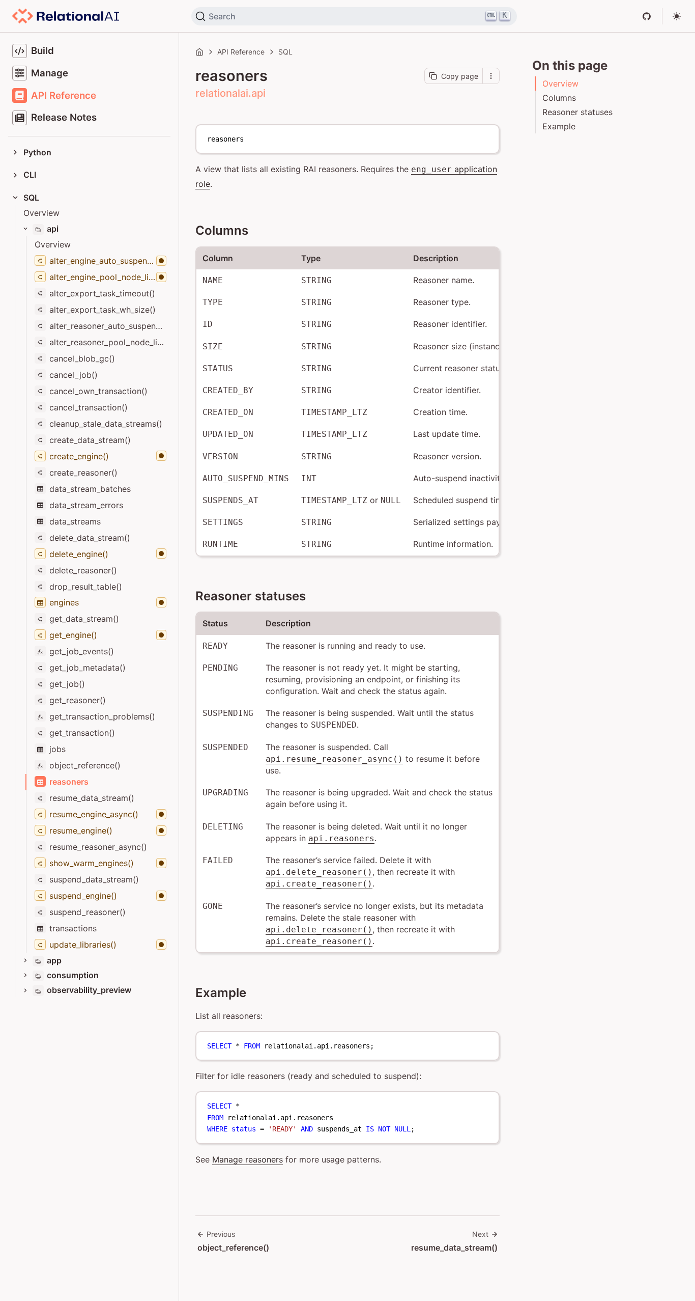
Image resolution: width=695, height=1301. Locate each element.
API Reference (241, 51)
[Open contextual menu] (491, 76)
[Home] (199, 52)
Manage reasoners (247, 1159)
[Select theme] (677, 16)
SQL (285, 51)
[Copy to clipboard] (486, 136)
